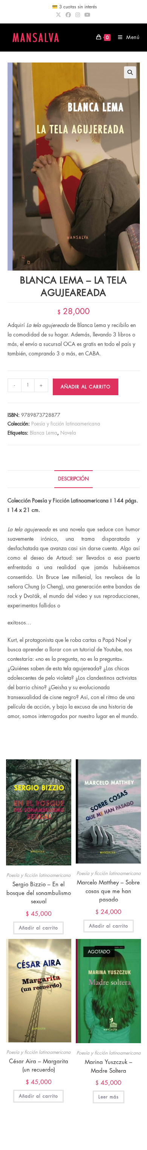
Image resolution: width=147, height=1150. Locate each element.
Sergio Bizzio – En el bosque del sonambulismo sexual (38, 893)
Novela (68, 432)
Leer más (108, 1097)
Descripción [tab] (73, 479)
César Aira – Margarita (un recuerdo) (38, 1066)
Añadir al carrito (85, 387)
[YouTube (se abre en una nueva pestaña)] (87, 14)
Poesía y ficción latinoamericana (65, 423)
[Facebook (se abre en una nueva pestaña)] (68, 14)
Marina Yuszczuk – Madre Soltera (108, 1066)
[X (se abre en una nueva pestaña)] (59, 14)
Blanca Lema (43, 432)
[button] (130, 72)
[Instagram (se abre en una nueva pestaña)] (77, 14)
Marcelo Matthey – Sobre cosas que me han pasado (108, 891)
